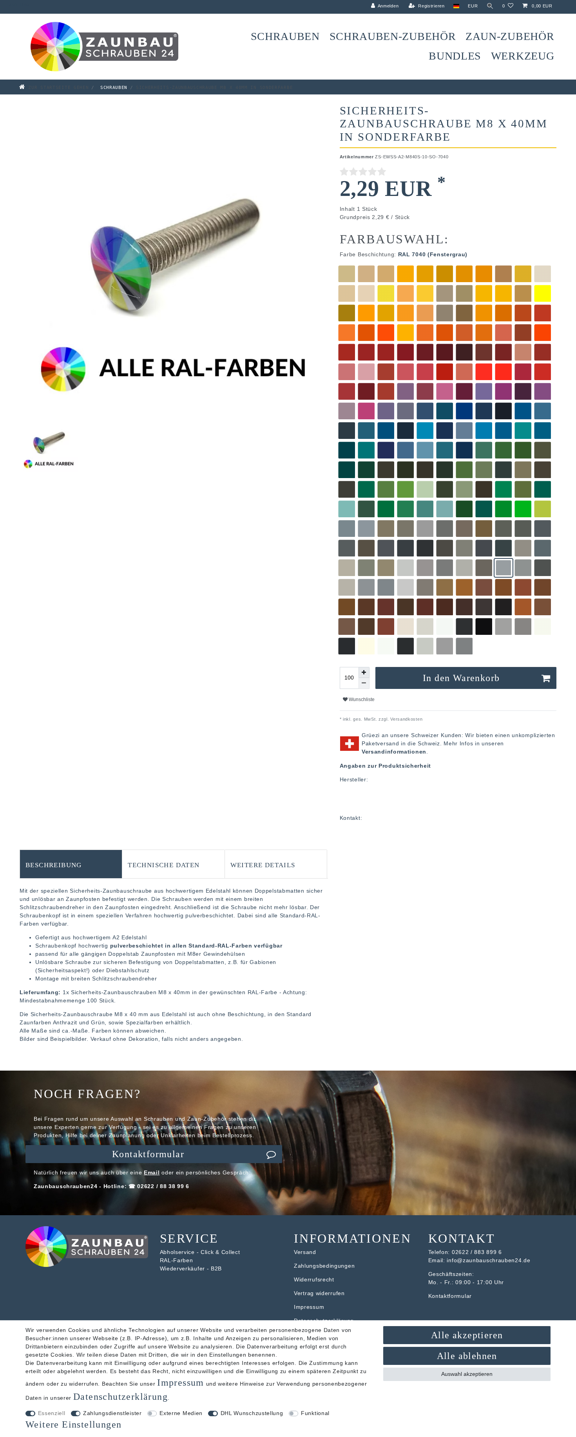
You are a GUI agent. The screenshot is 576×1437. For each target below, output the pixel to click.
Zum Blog (19, 4)
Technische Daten (163, 864)
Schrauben (285, 36)
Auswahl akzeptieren (467, 1374)
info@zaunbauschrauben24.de (488, 1260)
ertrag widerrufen (321, 1293)
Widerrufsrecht (314, 1279)
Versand (305, 1252)
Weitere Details (262, 864)
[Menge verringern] (364, 683)
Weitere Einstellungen (73, 1424)
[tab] (71, 864)
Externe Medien (181, 1413)
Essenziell (51, 1413)
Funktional (315, 1413)
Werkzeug (522, 56)
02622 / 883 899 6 (477, 1252)
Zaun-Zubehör (510, 36)
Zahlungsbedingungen (324, 1266)
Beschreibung (53, 864)
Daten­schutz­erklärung (120, 1397)
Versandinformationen (394, 751)
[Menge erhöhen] (364, 672)
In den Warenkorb (461, 678)
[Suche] (490, 6)
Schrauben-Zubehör (393, 36)
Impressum (309, 1307)
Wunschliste (361, 699)
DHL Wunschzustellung (252, 1413)
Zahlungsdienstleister (112, 1413)
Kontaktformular (148, 1154)
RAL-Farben (176, 1260)
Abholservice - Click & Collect (200, 1252)
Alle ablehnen (467, 1356)
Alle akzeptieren (467, 1335)
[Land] (456, 6)
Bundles (455, 56)
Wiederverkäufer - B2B (191, 1268)
